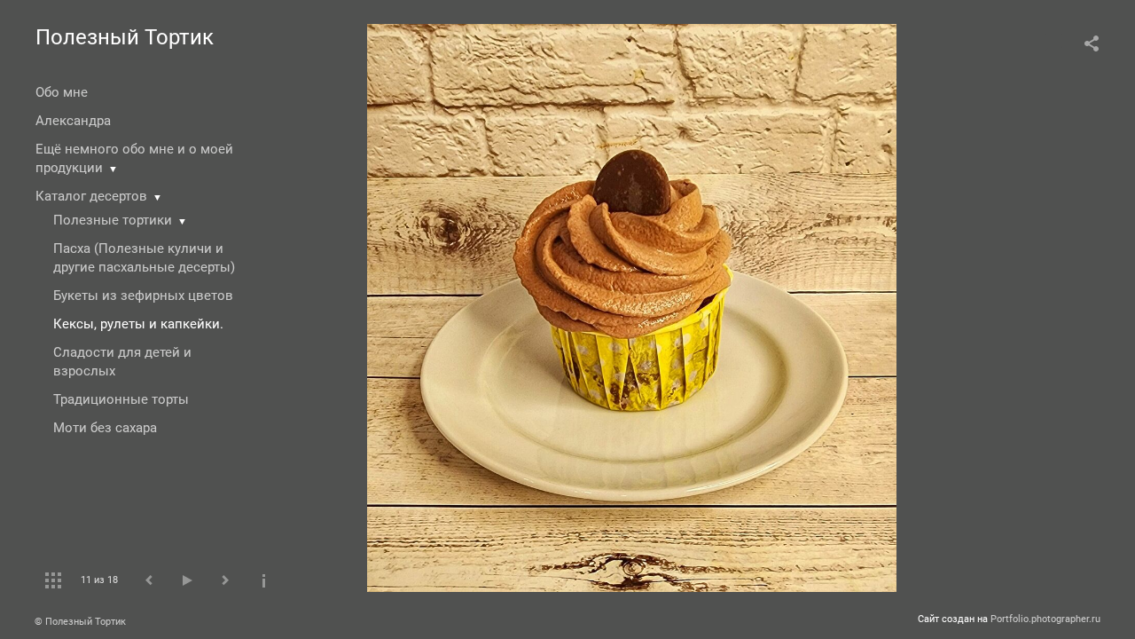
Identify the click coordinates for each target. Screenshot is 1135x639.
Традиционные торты (121, 399)
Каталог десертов (91, 196)
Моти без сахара (105, 428)
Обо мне (61, 92)
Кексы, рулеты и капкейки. (138, 324)
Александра (73, 121)
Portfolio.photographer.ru (1045, 619)
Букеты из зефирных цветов (143, 296)
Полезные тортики (112, 220)
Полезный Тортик (124, 37)
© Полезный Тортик (80, 621)
